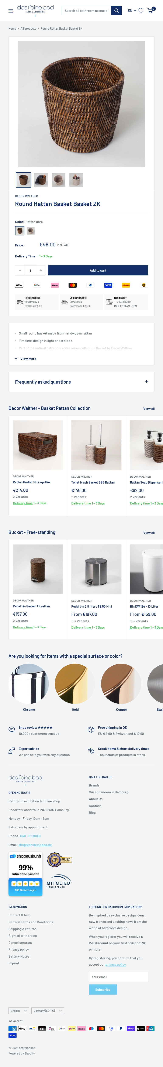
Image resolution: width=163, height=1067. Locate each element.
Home (12, 28)
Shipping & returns (22, 929)
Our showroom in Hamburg (108, 792)
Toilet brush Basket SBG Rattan (93, 482)
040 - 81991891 (30, 836)
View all (149, 408)
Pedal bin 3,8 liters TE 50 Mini (91, 606)
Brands (94, 785)
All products (28, 28)
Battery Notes (19, 956)
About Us (96, 799)
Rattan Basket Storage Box (32, 482)
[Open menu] (10, 10)
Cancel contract (20, 942)
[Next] (149, 104)
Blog (92, 812)
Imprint (13, 963)
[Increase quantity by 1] (40, 270)
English (15, 1010)
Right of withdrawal (23, 935)
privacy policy (115, 964)
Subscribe (103, 989)
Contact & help (19, 915)
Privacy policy (18, 949)
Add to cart (98, 270)
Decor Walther (26, 196)
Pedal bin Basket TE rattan (31, 606)
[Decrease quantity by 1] (19, 270)
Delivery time (23, 503)
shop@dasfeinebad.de (35, 845)
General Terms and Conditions (30, 922)
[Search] (116, 10)
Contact (95, 806)
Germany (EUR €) (44, 1010)
